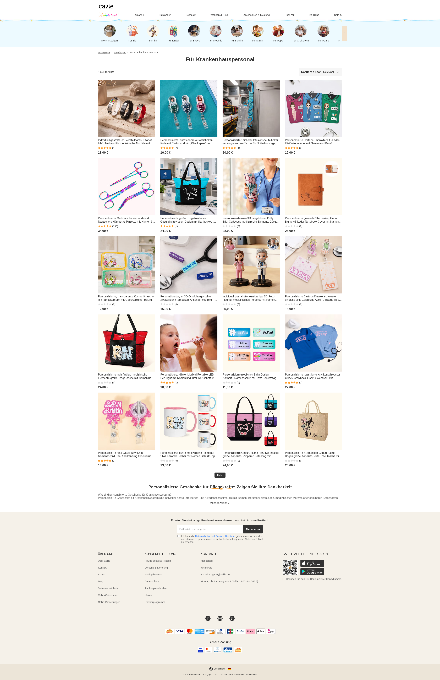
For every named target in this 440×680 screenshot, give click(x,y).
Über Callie (104, 560)
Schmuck (191, 15)
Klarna (148, 595)
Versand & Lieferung (156, 567)
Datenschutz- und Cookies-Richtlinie (215, 536)
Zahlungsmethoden (156, 588)
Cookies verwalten (191, 674)
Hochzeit (289, 15)
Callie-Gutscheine (108, 595)
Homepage (104, 52)
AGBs (101, 574)
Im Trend (314, 15)
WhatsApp (206, 567)
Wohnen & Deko (219, 15)
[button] (344, 33)
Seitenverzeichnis (108, 588)
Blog (100, 581)
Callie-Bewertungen (109, 602)
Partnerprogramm (155, 602)
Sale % (338, 15)
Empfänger (165, 15)
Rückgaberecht (153, 574)
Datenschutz (152, 581)
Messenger (207, 560)
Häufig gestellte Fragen (158, 560)
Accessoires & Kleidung (257, 15)
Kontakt (102, 567)
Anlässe (139, 15)
